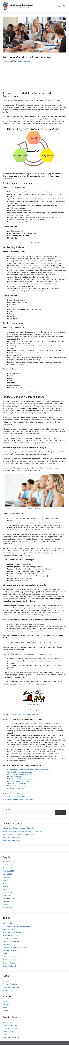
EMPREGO (6, 944)
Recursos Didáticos (10, 963)
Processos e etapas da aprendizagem (23, 714)
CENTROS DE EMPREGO (11, 938)
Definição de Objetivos (11, 941)
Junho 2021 (7, 880)
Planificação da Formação (16, 786)
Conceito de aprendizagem (15, 796)
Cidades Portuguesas (10, 1028)
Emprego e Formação (21, 5)
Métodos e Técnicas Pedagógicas (19, 774)
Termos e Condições (10, 984)
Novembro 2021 (8, 865)
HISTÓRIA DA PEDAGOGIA (12, 951)
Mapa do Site (7, 990)
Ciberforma (7, 1022)
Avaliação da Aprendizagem (17, 783)
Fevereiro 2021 (8, 892)
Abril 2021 (6, 886)
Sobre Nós (6, 981)
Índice (37, 242)
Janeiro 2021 (7, 895)
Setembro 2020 (8, 908)
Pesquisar (6, 809)
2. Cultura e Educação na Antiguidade (16, 926)
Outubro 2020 (8, 905)
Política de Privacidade (11, 987)
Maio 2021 (6, 883)
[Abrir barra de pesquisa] (58, 6)
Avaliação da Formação (15, 788)
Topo (31, 242)
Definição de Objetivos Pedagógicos (20, 779)
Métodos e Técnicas (10, 957)
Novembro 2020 (8, 902)
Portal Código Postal (10, 1025)
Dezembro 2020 (8, 899)
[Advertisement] (34, 76)
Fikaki (5, 1034)
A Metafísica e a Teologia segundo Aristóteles (19, 834)
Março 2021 (7, 889)
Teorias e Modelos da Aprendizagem (20, 772)
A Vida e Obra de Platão (11, 840)
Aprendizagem (10, 794)
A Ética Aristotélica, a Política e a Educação (18, 828)
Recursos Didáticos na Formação (19, 781)
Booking (5, 1001)
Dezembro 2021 (8, 862)
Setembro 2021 (8, 871)
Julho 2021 (7, 877)
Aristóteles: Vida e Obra (11, 837)
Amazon (6, 1005)
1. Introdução (7, 923)
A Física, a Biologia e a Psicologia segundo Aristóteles (22, 831)
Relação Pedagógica (14, 777)
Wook (5, 1008)
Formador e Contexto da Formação (15, 948)
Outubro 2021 (8, 868)
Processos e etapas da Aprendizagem (19, 799)
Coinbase (6, 1011)
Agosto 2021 (7, 874)
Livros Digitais (8, 1031)
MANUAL (20, 794)
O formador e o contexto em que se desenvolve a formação (28, 770)
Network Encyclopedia (11, 1037)
